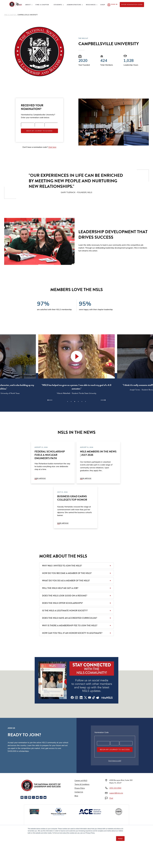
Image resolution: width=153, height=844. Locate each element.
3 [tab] (75, 401)
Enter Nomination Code (132, 4)
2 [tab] (71, 401)
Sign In (114, 4)
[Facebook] (22, 797)
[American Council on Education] (90, 811)
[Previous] (50, 400)
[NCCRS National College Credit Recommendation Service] (58, 811)
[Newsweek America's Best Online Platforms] (34, 811)
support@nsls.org (116, 793)
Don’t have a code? (114, 761)
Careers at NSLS (81, 780)
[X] (33, 797)
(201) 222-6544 (115, 788)
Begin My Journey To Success (39, 131)
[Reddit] (45, 797)
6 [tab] (85, 401)
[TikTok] (41, 797)
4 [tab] (78, 401)
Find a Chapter (42, 5)
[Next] (103, 400)
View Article (40, 478)
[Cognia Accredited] (118, 811)
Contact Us (79, 792)
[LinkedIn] (29, 797)
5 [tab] (82, 401)
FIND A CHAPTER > (10, 15)
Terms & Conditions (82, 784)
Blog (76, 796)
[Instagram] (25, 797)
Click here (52, 147)
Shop (102, 5)
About (28, 5)
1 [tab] (67, 401)
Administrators (74, 5)
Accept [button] (120, 838)
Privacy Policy (80, 788)
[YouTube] (37, 797)
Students (58, 5)
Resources (91, 5)
